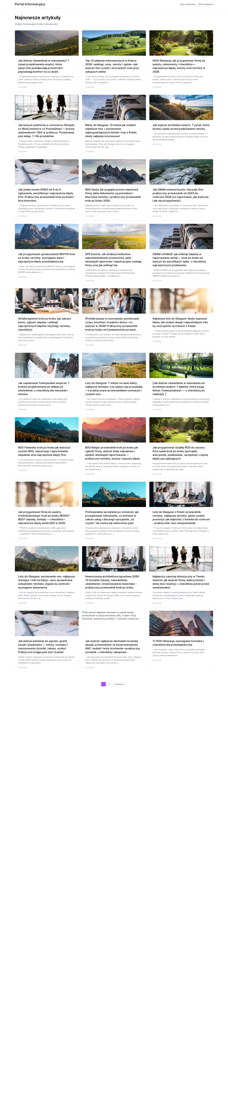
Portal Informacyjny (30, 4)
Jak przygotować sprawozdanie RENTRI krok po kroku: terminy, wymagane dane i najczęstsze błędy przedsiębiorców (46, 258)
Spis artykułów (187, 4)
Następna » (120, 684)
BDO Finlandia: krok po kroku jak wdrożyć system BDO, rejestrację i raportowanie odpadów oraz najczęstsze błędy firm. (44, 451)
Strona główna (206, 4)
